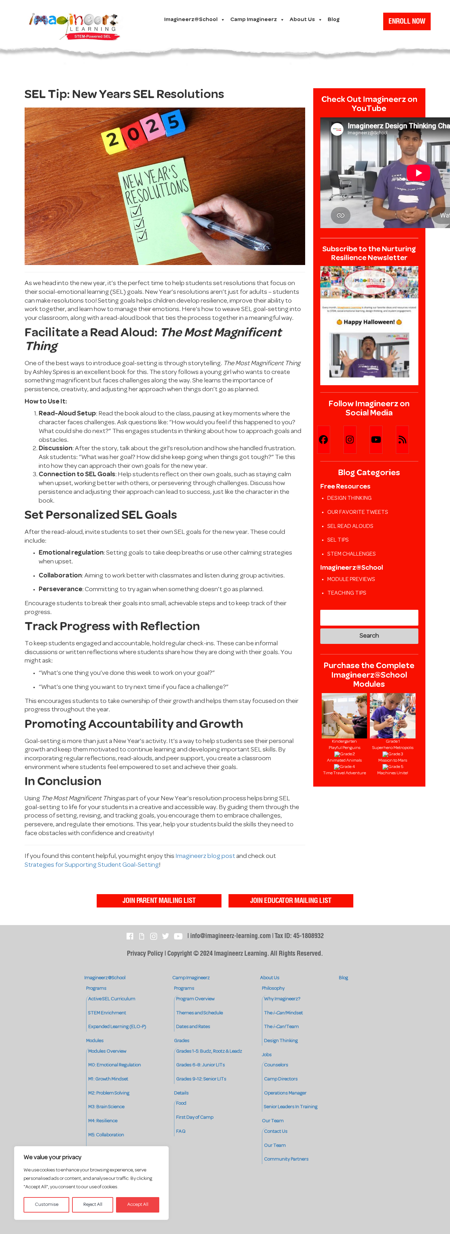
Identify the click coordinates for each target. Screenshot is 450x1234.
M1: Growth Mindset (108, 1079)
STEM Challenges (351, 554)
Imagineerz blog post (205, 856)
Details (181, 1093)
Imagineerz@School (191, 19)
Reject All (92, 1204)
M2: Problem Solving (108, 1093)
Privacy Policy (145, 953)
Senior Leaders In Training (290, 1107)
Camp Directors (281, 1079)
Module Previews (351, 579)
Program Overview (195, 999)
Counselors (276, 1065)
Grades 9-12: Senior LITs (201, 1079)
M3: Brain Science (106, 1107)
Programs (96, 988)
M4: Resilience (102, 1121)
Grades (181, 1041)
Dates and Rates (193, 1027)
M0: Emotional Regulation (114, 1065)
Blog (334, 19)
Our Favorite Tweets (357, 512)
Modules (95, 1041)
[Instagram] (356, 440)
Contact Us (276, 1131)
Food (181, 1103)
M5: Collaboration (106, 1135)
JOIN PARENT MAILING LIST (159, 900)
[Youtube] (382, 440)
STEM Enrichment (107, 1013)
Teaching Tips (346, 593)
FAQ (181, 1131)
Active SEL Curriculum (111, 999)
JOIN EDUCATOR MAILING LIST (291, 900)
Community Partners (286, 1159)
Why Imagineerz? (282, 999)
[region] (91, 1183)
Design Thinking (349, 498)
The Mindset (283, 1013)
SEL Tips (338, 540)
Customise (46, 1204)
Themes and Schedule (199, 1013)
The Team (281, 1027)
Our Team (273, 1121)
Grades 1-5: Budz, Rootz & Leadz (209, 1051)
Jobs (267, 1055)
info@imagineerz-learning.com (230, 936)
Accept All (137, 1204)
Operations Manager (285, 1093)
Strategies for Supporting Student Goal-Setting (92, 865)
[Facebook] (330, 440)
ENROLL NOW (406, 21)
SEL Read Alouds (350, 526)
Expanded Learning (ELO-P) (117, 1027)
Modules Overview (107, 1051)
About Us (302, 19)
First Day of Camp (194, 1117)
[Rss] (409, 440)
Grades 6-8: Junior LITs (200, 1065)
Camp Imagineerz (253, 19)
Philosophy (273, 988)
